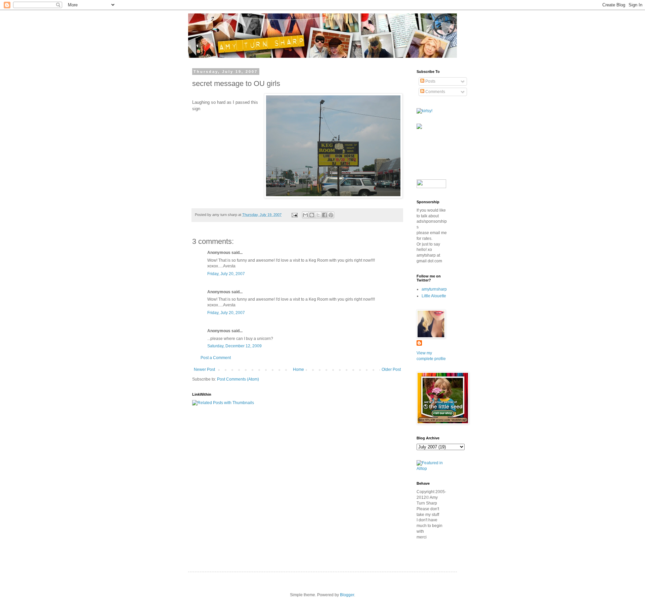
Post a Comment (216, 357)
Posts (429, 81)
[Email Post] (294, 215)
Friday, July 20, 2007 (226, 273)
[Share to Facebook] (324, 215)
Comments (434, 91)
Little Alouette (434, 296)
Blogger (347, 595)
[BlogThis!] (311, 215)
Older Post (391, 369)
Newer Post (204, 369)
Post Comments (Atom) (238, 379)
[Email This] (305, 215)
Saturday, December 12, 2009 (234, 346)
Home (298, 369)
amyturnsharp (434, 289)
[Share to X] (318, 215)
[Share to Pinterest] (331, 215)
